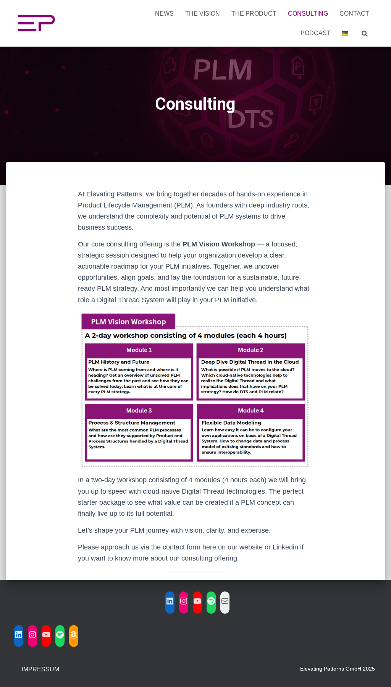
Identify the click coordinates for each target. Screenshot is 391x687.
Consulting (308, 13)
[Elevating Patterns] (36, 23)
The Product (253, 13)
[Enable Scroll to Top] (376, 671)
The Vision (202, 13)
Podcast (316, 33)
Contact (354, 13)
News (164, 13)
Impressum (40, 669)
